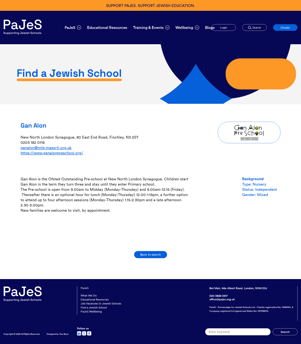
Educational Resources (107, 27)
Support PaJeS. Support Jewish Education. (150, 5)
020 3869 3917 (218, 296)
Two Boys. (64, 334)
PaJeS (84, 288)
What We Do (89, 295)
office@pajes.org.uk (222, 299)
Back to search (150, 254)
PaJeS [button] (70, 27)
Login (223, 27)
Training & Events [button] (148, 27)
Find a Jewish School (94, 307)
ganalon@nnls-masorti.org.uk (46, 147)
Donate (285, 27)
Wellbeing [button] (184, 27)
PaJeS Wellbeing (91, 311)
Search (256, 27)
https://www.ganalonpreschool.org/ (52, 152)
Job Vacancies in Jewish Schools (101, 303)
